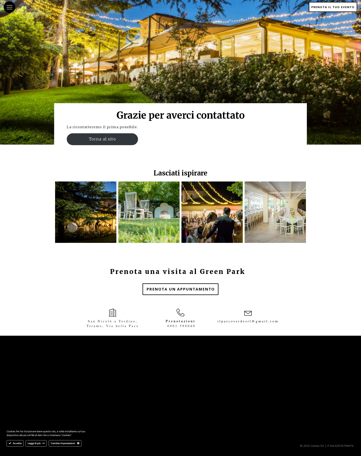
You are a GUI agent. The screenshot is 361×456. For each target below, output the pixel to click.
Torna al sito (102, 139)
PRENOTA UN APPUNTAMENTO (180, 289)
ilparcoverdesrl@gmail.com (248, 321)
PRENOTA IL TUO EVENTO (333, 7)
